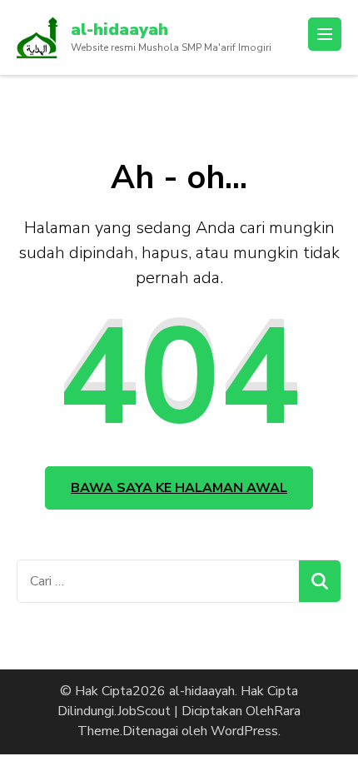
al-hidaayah (119, 29)
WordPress (244, 731)
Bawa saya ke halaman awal (179, 488)
